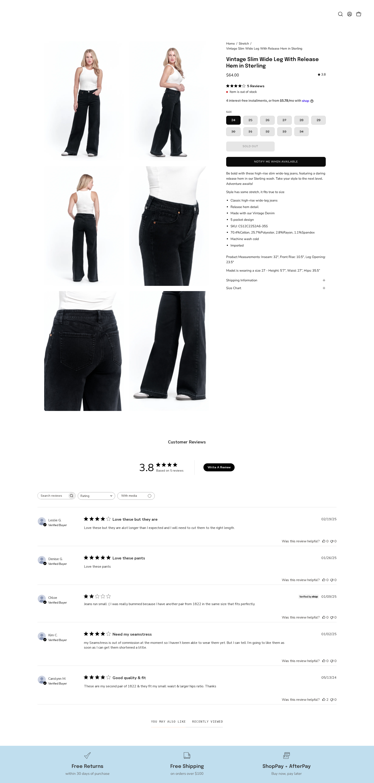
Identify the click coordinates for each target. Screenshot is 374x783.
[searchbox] (53, 495)
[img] (322, 74)
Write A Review (219, 467)
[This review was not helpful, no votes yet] (331, 541)
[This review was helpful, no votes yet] (323, 541)
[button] (340, 14)
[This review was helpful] (323, 699)
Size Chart (233, 288)
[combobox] (96, 496)
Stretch (244, 43)
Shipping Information (241, 280)
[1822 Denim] (187, 14)
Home (230, 43)
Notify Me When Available (276, 162)
